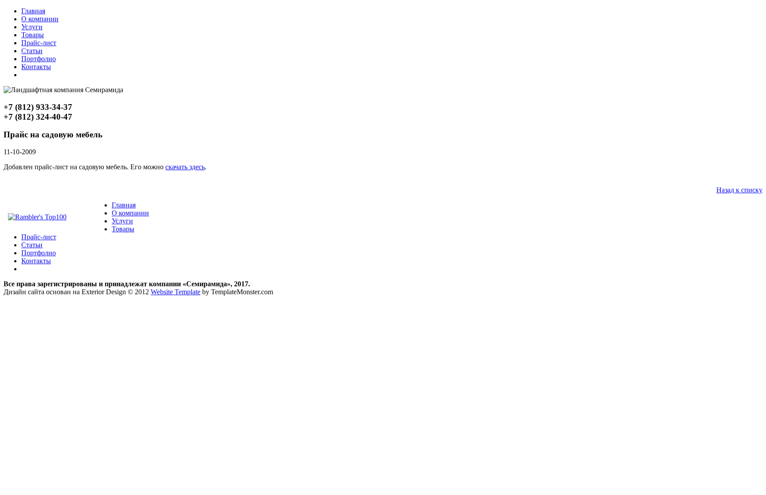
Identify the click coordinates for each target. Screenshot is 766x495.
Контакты (36, 66)
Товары (32, 35)
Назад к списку (739, 190)
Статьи (32, 51)
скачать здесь (185, 167)
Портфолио (38, 58)
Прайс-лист (38, 43)
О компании (40, 19)
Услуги (32, 27)
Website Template (175, 292)
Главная (33, 11)
